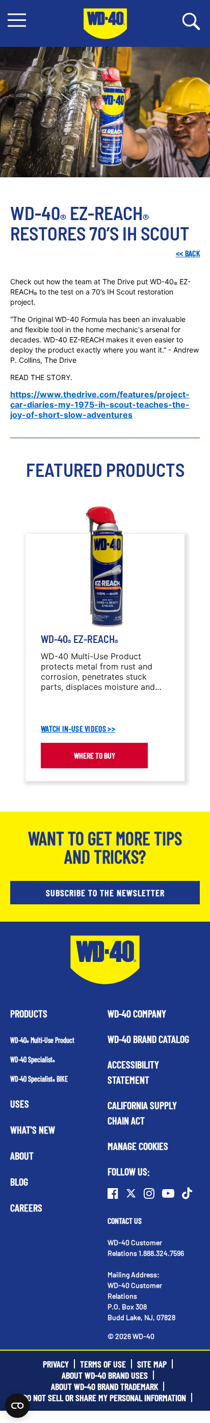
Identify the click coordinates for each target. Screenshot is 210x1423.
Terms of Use (103, 1363)
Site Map (152, 1363)
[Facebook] (113, 1193)
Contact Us (125, 1220)
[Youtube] (168, 1193)
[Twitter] (131, 1193)
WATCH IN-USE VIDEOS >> (78, 728)
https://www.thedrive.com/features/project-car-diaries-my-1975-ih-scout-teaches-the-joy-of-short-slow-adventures (100, 404)
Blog (19, 1181)
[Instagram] (149, 1193)
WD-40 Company (137, 1013)
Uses (19, 1103)
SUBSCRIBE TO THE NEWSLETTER (105, 892)
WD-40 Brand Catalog (148, 1039)
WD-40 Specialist (32, 1059)
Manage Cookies (138, 1146)
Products (28, 1013)
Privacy (56, 1363)
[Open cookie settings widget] (17, 1405)
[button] (17, 20)
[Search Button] (191, 20)
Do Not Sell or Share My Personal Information (104, 1397)
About (22, 1155)
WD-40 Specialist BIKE (39, 1079)
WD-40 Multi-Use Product (42, 1040)
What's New (32, 1129)
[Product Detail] (105, 567)
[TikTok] (187, 1193)
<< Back (188, 253)
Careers (26, 1207)
